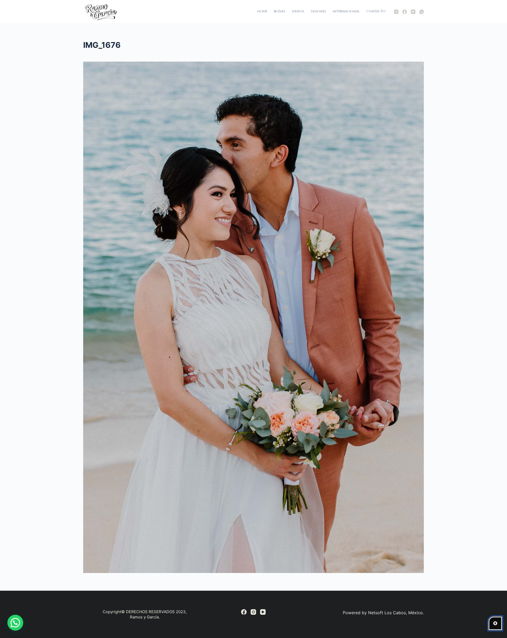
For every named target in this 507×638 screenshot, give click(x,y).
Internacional (346, 11)
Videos (298, 11)
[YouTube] (413, 12)
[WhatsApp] (421, 12)
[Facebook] (404, 12)
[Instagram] (396, 12)
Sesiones (318, 11)
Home (262, 11)
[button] (15, 623)
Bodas (279, 11)
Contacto (376, 11)
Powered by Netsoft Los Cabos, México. (383, 612)
